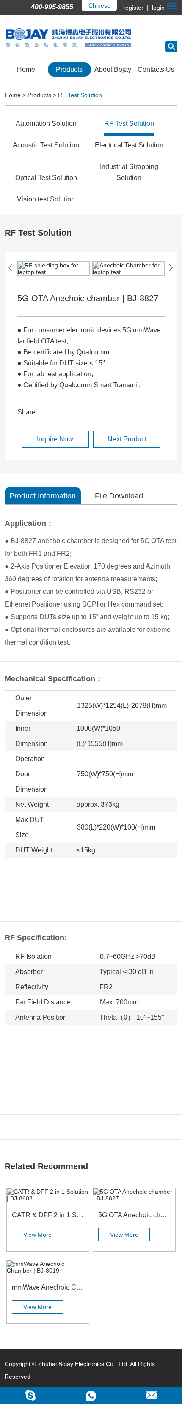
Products (69, 69)
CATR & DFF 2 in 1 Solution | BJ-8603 (48, 1215)
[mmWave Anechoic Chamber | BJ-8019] (48, 1267)
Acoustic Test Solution (46, 145)
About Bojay (112, 69)
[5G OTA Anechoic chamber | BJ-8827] (134, 1195)
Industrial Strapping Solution (129, 172)
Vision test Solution (46, 199)
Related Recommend (46, 1166)
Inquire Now (55, 439)
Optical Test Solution (46, 177)
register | (136, 7)
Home (26, 69)
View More (37, 1234)
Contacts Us (156, 69)
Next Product (127, 439)
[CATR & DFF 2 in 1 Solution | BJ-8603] (48, 1195)
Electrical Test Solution (129, 145)
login (157, 7)
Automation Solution (46, 123)
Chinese (99, 5)
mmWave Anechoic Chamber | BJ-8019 (48, 1287)
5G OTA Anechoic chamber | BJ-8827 (134, 1215)
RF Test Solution (80, 95)
